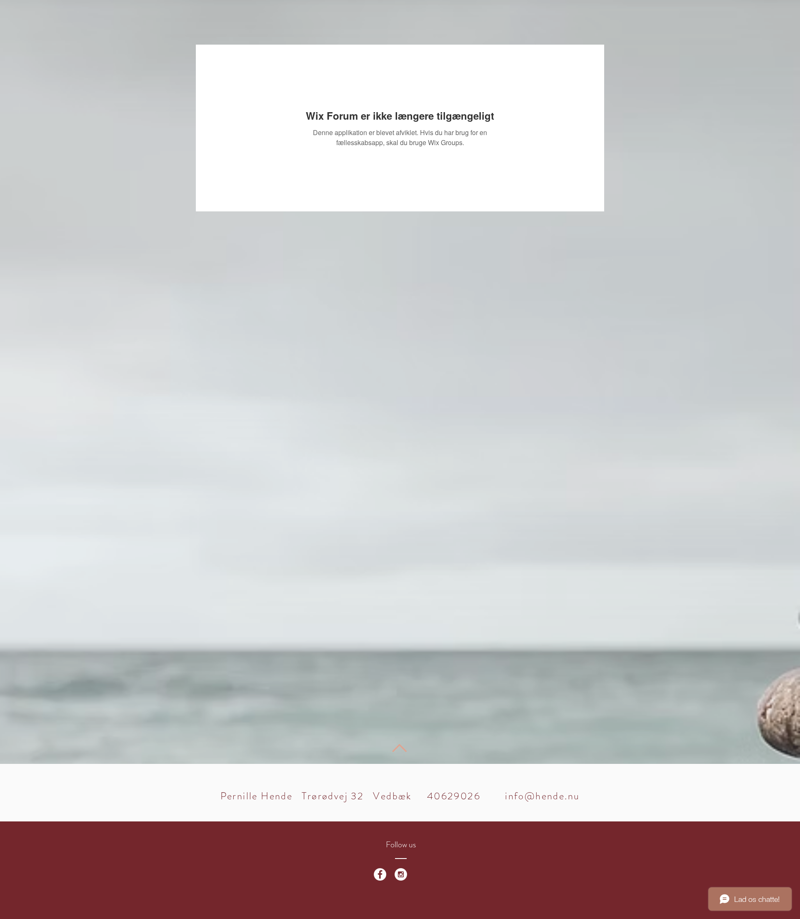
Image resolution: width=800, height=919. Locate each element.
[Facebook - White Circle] (380, 874)
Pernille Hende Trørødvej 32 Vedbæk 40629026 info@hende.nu (400, 796)
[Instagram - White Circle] (401, 874)
